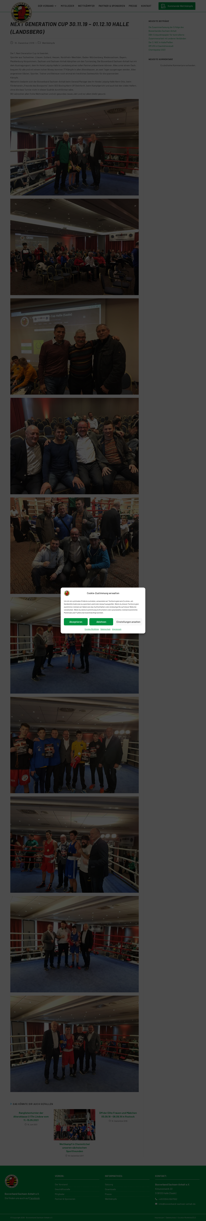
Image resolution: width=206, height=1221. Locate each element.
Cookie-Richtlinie (92, 629)
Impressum (116, 629)
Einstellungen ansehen (128, 621)
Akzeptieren (75, 621)
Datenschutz (105, 629)
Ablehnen (101, 621)
